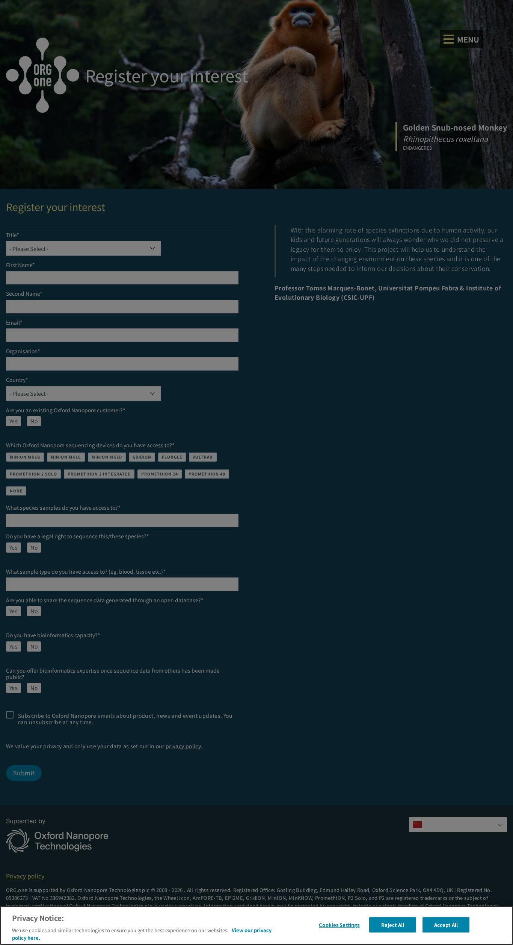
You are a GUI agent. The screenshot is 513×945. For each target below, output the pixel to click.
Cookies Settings (339, 924)
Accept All (446, 924)
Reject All (392, 924)
